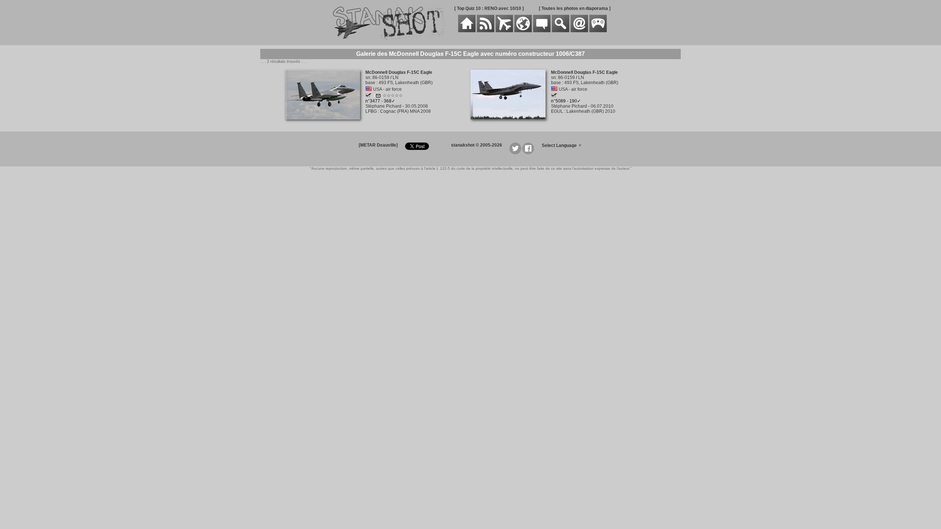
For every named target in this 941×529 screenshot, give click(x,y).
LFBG (371, 111)
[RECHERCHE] (560, 30)
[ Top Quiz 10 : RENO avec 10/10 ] (489, 8)
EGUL (557, 111)
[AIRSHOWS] (523, 30)
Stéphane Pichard (383, 106)
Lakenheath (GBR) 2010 (590, 111)
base (370, 82)
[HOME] (467, 30)
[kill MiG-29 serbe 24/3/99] (368, 95)
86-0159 (380, 77)
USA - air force (387, 89)
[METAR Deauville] (378, 145)
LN (395, 77)
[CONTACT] (579, 30)
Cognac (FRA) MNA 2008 (405, 111)
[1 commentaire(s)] (378, 96)
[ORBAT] (504, 30)
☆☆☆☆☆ (393, 95)
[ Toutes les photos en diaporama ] (575, 8)
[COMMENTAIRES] (542, 30)
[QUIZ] (598, 30)
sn (367, 77)
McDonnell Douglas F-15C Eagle (398, 72)
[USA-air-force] (368, 89)
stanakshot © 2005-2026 (476, 145)
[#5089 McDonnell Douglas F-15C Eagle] (510, 123)
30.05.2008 (416, 106)
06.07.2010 (602, 106)
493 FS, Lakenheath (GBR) (406, 82)
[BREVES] (485, 30)
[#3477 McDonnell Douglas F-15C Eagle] (325, 123)
